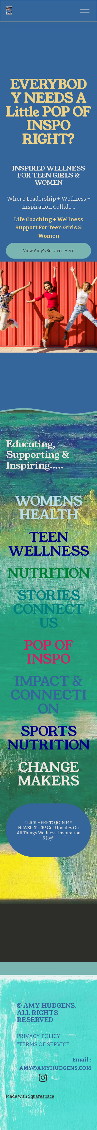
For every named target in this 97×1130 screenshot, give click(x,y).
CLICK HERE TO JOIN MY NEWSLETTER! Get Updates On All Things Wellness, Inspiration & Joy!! (49, 830)
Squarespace (41, 1096)
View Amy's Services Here (48, 250)
